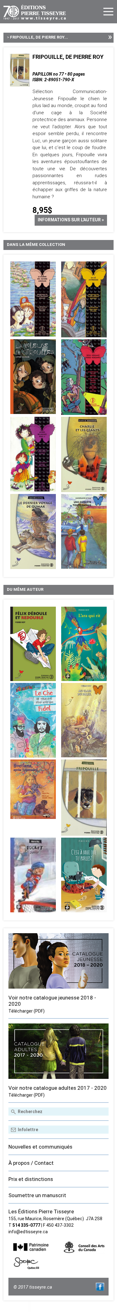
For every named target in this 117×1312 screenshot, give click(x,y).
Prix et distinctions (30, 1179)
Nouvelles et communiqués (40, 1147)
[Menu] (108, 12)
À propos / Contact (31, 1163)
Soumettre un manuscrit (37, 1195)
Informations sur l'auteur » (71, 219)
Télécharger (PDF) (26, 1011)
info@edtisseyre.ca (28, 1231)
